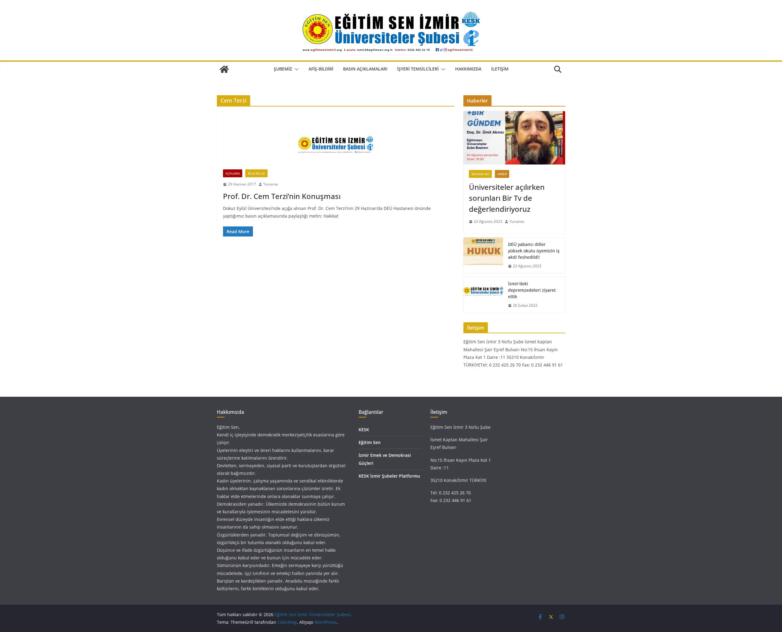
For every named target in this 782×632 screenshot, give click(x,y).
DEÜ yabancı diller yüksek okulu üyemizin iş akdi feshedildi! (534, 250)
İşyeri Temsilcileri (418, 69)
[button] (295, 69)
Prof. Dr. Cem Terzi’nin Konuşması (282, 196)
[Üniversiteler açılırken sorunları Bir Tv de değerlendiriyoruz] (514, 137)
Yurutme (270, 184)
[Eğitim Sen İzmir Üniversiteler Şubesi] (224, 69)
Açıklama (232, 173)
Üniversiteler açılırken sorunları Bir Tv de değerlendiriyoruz (507, 198)
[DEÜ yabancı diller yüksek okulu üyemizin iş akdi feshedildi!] (483, 255)
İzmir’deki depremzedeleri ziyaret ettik (532, 290)
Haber (502, 174)
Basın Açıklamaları (365, 69)
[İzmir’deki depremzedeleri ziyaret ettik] (483, 294)
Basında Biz (480, 174)
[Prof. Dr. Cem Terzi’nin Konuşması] (335, 143)
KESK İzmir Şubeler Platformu (389, 476)
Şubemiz (283, 69)
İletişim (500, 69)
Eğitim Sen (370, 442)
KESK (364, 429)
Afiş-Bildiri (321, 69)
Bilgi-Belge (256, 173)
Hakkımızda (468, 69)
